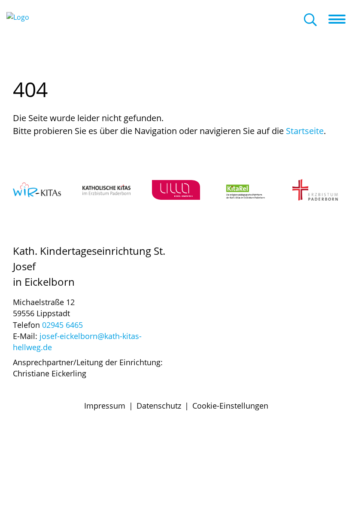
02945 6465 (62, 325)
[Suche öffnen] (310, 20)
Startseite (305, 131)
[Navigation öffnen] (340, 19)
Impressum (104, 405)
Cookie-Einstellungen (230, 405)
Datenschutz (159, 405)
